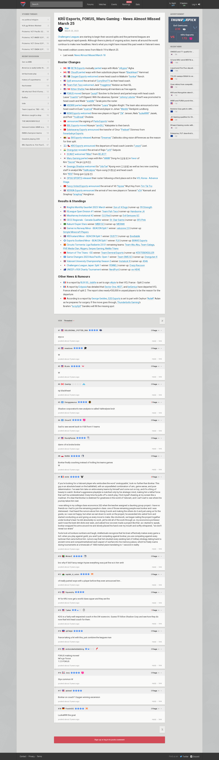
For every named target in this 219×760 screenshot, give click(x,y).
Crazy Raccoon (137, 265)
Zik (121, 113)
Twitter (185, 757)
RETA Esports (78, 68)
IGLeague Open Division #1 (80, 211)
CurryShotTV (103, 81)
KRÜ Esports (77, 146)
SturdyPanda (70, 438)
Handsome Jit (138, 211)
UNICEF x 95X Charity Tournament (84, 269)
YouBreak (79, 117)
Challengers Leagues (68, 37)
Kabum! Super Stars (77, 224)
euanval (88, 109)
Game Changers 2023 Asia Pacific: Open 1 (88, 257)
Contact (23, 756)
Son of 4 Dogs (121, 207)
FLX (118, 240)
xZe (140, 190)
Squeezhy (70, 592)
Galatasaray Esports (77, 129)
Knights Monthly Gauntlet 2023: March (86, 207)
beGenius (132, 287)
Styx (67, 28)
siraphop (77, 194)
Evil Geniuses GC (131, 215)
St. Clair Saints (117, 220)
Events (114, 4)
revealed (82, 150)
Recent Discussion (30, 56)
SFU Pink (141, 220)
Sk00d (67, 456)
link (160, 341)
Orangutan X (151, 257)
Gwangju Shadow (75, 166)
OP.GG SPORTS (74, 178)
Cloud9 (74, 72)
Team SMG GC (125, 257)
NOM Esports (73, 113)
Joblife (92, 282)
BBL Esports (73, 125)
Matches (102, 4)
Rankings (126, 3)
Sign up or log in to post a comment (109, 740)
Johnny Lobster (127, 97)
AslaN (150, 298)
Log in (195, 4)
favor (134, 158)
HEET (119, 287)
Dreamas (106, 137)
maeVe (74, 97)
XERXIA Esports (75, 190)
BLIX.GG (84, 282)
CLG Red (106, 215)
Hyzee (121, 186)
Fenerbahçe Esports (73, 133)
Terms (39, 756)
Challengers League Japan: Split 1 (84, 265)
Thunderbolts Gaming (128, 302)
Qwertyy (68, 384)
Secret (71, 162)
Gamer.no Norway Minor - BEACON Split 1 (87, 228)
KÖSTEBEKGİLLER (145, 252)
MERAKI (121, 224)
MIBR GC (99, 224)
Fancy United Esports (77, 186)
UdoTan (104, 166)
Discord (196, 757)
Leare (105, 105)
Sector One (110, 287)
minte (67, 477)
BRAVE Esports (139, 240)
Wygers (84, 248)
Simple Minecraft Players (76, 232)
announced (77, 81)
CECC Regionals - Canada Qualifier (84, 220)
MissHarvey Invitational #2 (80, 215)
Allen (88, 154)
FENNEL (113, 265)
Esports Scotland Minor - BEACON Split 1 (87, 240)
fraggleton (105, 85)
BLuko (67, 366)
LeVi (109, 150)
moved (77, 93)
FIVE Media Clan (71, 248)
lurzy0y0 (76, 306)
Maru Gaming (73, 158)
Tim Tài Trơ (146, 186)
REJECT (102, 154)
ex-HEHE (135, 269)
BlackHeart (132, 72)
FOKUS (70, 93)
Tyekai (68, 610)
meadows (68, 348)
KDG (70, 174)
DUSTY (114, 236)
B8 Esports (76, 137)
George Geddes (99, 298)
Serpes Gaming (96, 248)
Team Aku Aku (132, 244)
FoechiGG (70, 709)
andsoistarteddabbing (75, 649)
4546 (145, 261)
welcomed (92, 76)
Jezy (68, 673)
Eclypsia (83, 287)
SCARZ (70, 154)
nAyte (113, 282)
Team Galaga (147, 244)
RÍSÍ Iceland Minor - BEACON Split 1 (84, 236)
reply (154, 341)
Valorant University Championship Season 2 (89, 261)
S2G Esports (114, 298)
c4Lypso (123, 68)
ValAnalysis (89, 170)
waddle (90, 101)
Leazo (138, 146)
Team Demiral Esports (112, 252)
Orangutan (72, 150)
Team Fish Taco (75, 85)
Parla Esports (100, 121)
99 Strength (146, 207)
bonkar (132, 76)
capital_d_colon (72, 574)
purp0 (94, 93)
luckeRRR (144, 113)
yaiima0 (69, 691)
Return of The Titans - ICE (80, 252)
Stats (138, 4)
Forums (90, 4)
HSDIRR (71, 105)
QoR (69, 81)
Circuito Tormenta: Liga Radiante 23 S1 (86, 244)
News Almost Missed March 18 (89, 55)
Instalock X (124, 261)
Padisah (125, 129)
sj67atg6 (69, 631)
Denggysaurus (71, 402)
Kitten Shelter (78, 89)
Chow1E (68, 420)
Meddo (124, 109)
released (86, 137)
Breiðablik (135, 236)
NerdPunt (114, 269)
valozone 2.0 (123, 228)
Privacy (32, 756)
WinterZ (69, 556)
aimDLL (100, 125)
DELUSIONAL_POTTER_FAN (76, 330)
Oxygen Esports (79, 76)
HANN (107, 158)
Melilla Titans (111, 248)
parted (98, 68)
